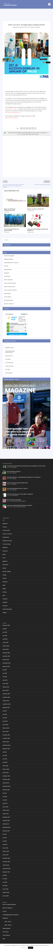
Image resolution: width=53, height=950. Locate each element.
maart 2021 (5, 848)
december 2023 (6, 735)
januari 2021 (6, 854)
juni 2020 (5, 878)
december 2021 (6, 817)
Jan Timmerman (9, 362)
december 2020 (6, 858)
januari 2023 (6, 772)
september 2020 (6, 868)
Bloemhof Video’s (9, 347)
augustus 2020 (6, 872)
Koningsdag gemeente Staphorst (11, 914)
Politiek (4, 578)
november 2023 (6, 738)
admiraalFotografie (10, 351)
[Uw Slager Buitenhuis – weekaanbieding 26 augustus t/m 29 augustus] (4, 478)
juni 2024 (5, 714)
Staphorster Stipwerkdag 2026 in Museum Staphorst (19, 505)
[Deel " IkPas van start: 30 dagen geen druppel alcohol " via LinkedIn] (32, 128)
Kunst (4, 557)
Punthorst (5, 581)
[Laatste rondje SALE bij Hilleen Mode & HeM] (4, 483)
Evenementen (15, 495)
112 (3, 520)
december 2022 (6, 776)
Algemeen (33, 27)
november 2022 (6, 779)
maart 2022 (5, 806)
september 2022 (6, 786)
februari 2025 (6, 687)
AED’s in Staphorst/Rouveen (9, 904)
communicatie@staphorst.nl (13, 112)
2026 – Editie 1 (8, 921)
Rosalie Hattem (9, 352)
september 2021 (6, 827)
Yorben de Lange (9, 366)
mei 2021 (5, 841)
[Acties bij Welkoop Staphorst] (4, 472)
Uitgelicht (38, 27)
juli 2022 (5, 793)
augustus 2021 (6, 830)
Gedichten (5, 547)
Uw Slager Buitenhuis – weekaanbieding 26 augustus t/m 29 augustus (23, 477)
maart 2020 (5, 889)
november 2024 (6, 697)
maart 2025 (5, 683)
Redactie (22, 27)
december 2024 (6, 693)
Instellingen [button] (23, 947)
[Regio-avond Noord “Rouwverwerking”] (15, 200)
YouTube (6, 266)
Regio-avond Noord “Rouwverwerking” (9, 209)
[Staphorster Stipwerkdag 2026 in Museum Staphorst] (4, 506)
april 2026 (5, 639)
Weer (4, 938)
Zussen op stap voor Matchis (35, 209)
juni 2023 (5, 755)
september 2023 (6, 745)
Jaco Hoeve (8, 359)
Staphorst (24, 501)
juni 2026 (5, 632)
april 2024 (5, 721)
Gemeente (5, 551)
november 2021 (6, 820)
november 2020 (6, 861)
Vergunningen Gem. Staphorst (11, 262)
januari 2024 (6, 731)
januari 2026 (6, 649)
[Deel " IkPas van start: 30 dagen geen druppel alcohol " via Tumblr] (29, 128)
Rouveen (20, 501)
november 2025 (6, 656)
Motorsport (5, 564)
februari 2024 (6, 728)
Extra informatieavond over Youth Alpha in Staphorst (20, 494)
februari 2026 (6, 646)
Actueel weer (7, 276)
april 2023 (5, 762)
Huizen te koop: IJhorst (9, 286)
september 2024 (6, 704)
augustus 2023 (6, 748)
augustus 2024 (6, 707)
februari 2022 (6, 810)
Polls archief (6, 931)
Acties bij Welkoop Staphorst (14, 471)
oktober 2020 (6, 865)
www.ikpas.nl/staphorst (12, 109)
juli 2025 (5, 669)
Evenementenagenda (9, 255)
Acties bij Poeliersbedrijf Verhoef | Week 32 (17, 488)
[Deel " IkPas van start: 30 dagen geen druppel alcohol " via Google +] (27, 128)
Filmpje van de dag (7, 540)
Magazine (5, 561)
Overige (4, 575)
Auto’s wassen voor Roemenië (14, 499)
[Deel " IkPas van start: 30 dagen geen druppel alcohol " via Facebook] (21, 128)
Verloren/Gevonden (8, 300)
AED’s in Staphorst (8, 279)
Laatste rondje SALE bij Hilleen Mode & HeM (17, 482)
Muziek (4, 568)
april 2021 (5, 844)
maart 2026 (5, 642)
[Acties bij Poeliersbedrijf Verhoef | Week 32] (4, 489)
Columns (5, 527)
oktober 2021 (6, 824)
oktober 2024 (6, 700)
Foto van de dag (6, 544)
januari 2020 (6, 895)
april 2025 (5, 680)
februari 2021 (6, 851)
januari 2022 (6, 813)
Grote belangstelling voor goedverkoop (11, 229)
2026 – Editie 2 (8, 925)
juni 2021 (5, 837)
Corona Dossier (6, 530)
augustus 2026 (6, 625)
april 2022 (5, 803)
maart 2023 (5, 765)
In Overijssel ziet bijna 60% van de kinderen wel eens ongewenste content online (26, 466)
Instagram (6, 273)
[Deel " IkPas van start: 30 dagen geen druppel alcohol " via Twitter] (24, 128)
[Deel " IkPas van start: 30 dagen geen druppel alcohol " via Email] (35, 128)
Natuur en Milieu (7, 571)
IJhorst (4, 554)
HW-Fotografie (8, 373)
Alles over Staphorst (9, 303)
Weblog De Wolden (8, 259)
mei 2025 (5, 676)
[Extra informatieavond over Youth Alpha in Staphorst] (4, 495)
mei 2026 (5, 635)
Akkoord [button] (30, 947)
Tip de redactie (7, 296)
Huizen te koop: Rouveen (10, 283)
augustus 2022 (6, 789)
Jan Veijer (7, 369)
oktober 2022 (6, 783)
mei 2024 (5, 717)
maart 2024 (5, 724)
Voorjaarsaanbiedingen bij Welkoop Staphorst (37, 229)
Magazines (5, 918)
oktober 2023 (6, 741)
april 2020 (5, 885)
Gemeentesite (7, 293)
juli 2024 (5, 711)
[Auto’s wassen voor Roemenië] (4, 500)
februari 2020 (6, 892)
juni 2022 (5, 796)
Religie (4, 588)
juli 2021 (5, 834)
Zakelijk (4, 612)
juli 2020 (5, 875)
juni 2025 (5, 673)
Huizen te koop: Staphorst (10, 290)
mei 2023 (5, 758)
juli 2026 (5, 628)
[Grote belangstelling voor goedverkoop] (15, 220)
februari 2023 (6, 769)
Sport (4, 595)
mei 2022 (5, 800)
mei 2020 (5, 882)
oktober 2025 (6, 659)
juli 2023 (5, 752)
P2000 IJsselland (8, 269)
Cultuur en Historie (16, 506)
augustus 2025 (6, 666)
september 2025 (6, 663)
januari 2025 (6, 690)
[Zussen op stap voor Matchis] (38, 200)
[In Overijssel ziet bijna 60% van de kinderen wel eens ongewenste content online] (4, 467)
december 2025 (6, 652)
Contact (5, 911)
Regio (4, 585)
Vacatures (5, 605)
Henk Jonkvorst (9, 355)
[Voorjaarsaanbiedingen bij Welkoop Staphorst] (38, 220)
